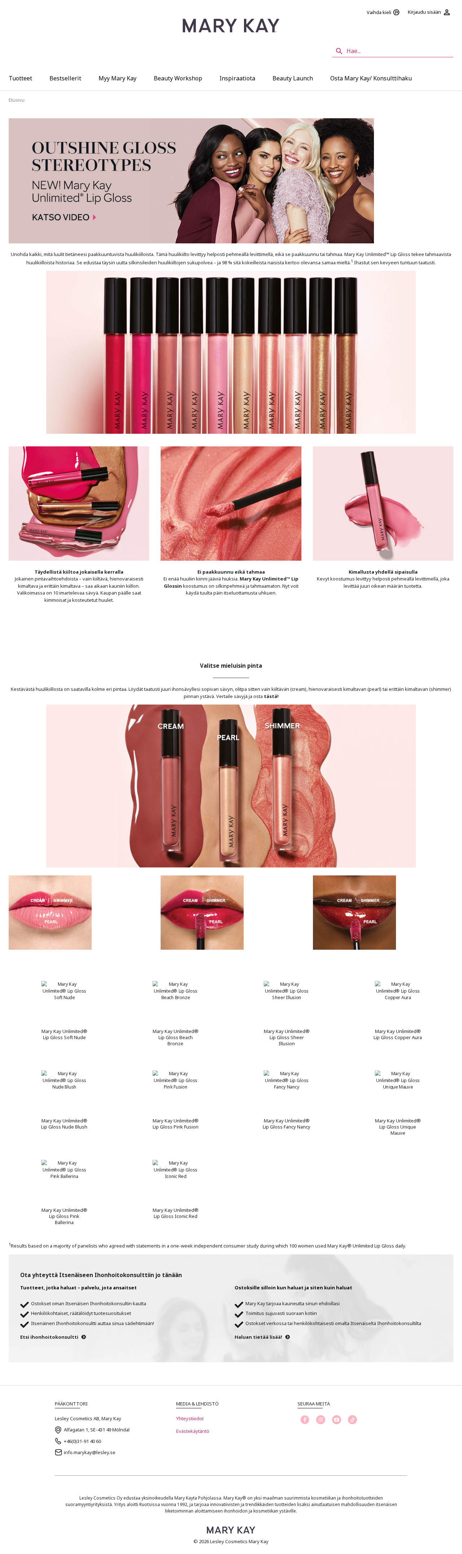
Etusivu (17, 100)
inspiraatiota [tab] (237, 78)
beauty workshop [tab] (178, 78)
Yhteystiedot (190, 1418)
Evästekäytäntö (192, 1431)
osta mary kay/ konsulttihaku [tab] (371, 78)
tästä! (271, 696)
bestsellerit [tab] (65, 78)
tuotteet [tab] (20, 78)
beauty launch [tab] (293, 78)
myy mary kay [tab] (117, 78)
